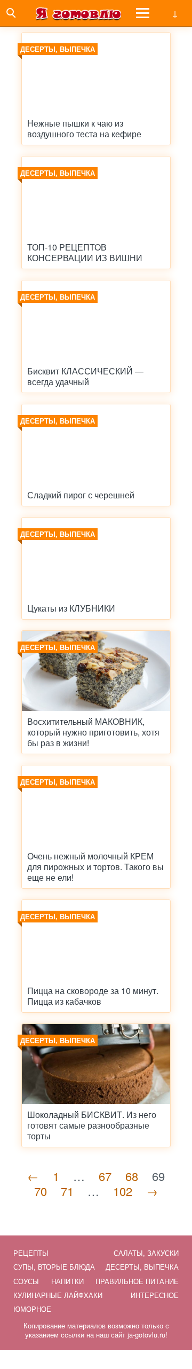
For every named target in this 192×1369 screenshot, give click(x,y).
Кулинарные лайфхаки (57, 1295)
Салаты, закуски (146, 1253)
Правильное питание (137, 1281)
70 (40, 1191)
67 (105, 1176)
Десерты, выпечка (142, 1267)
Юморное (32, 1309)
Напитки (67, 1281)
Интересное (155, 1295)
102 (122, 1191)
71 (67, 1191)
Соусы (26, 1281)
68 (131, 1176)
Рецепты (31, 1253)
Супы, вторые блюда (54, 1267)
